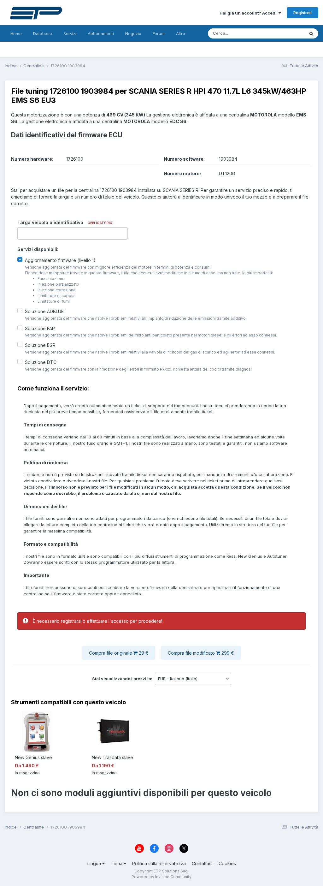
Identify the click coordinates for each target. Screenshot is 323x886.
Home (16, 33)
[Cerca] (311, 33)
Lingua (94, 863)
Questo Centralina (279, 33)
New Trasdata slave (112, 757)
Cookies (227, 863)
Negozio (133, 33)
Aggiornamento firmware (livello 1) (60, 260)
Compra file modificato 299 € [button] (201, 653)
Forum (159, 33)
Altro (180, 33)
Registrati (302, 12)
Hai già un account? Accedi (249, 12)
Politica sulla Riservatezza (159, 863)
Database (42, 33)
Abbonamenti (101, 33)
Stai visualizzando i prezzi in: (122, 678)
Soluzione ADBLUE (44, 311)
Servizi (69, 33)
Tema (117, 863)
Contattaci (202, 863)
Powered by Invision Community (161, 876)
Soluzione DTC (40, 362)
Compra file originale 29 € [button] (119, 653)
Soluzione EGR (40, 345)
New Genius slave (33, 757)
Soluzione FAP (40, 328)
